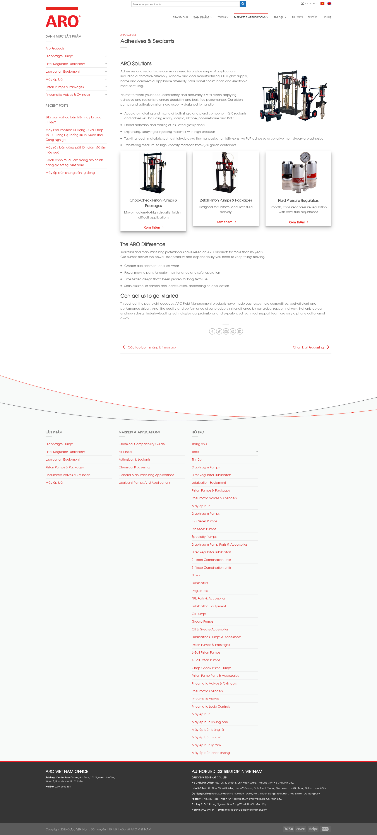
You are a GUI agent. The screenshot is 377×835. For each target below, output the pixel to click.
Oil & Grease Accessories (210, 629)
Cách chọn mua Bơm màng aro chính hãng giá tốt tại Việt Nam (74, 162)
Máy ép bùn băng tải (208, 729)
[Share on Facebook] (212, 331)
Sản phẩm (201, 17)
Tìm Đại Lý (280, 17)
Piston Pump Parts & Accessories (215, 675)
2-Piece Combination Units (211, 559)
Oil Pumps (199, 613)
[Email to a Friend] (226, 331)
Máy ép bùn (55, 79)
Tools (222, 17)
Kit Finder (125, 451)
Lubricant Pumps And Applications (144, 482)
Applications (128, 34)
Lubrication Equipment (63, 71)
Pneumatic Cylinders (207, 690)
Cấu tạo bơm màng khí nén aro (151, 347)
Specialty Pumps (204, 536)
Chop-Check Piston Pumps (211, 667)
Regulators (199, 590)
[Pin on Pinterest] (233, 331)
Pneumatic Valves (205, 698)
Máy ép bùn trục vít (207, 737)
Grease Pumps (202, 621)
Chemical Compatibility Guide (142, 443)
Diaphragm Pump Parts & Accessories (219, 544)
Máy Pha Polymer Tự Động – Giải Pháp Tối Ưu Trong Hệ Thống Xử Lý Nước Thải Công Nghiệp (74, 134)
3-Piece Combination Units (211, 567)
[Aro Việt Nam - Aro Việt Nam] (64, 17)
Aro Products (55, 48)
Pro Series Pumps (204, 528)
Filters (196, 575)
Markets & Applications (249, 17)
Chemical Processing (309, 347)
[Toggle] (105, 56)
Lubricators (200, 583)
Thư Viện (297, 17)
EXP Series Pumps (204, 521)
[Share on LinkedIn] (240, 331)
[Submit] (243, 4)
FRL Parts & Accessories (208, 598)
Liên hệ (327, 17)
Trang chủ (180, 17)
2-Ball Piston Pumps (206, 652)
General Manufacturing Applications (146, 474)
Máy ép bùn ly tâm (206, 745)
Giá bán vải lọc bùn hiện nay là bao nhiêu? (73, 119)
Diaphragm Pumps (59, 55)
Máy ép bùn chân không (211, 752)
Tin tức (312, 17)
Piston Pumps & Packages (65, 86)
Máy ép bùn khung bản (210, 721)
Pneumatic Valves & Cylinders (68, 94)
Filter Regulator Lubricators (65, 63)
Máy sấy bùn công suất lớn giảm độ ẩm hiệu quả (76, 149)
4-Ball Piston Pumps (206, 659)
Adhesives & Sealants (134, 459)
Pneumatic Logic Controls (211, 706)
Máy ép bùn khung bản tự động (70, 172)
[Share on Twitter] (219, 331)
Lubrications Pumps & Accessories (216, 636)
